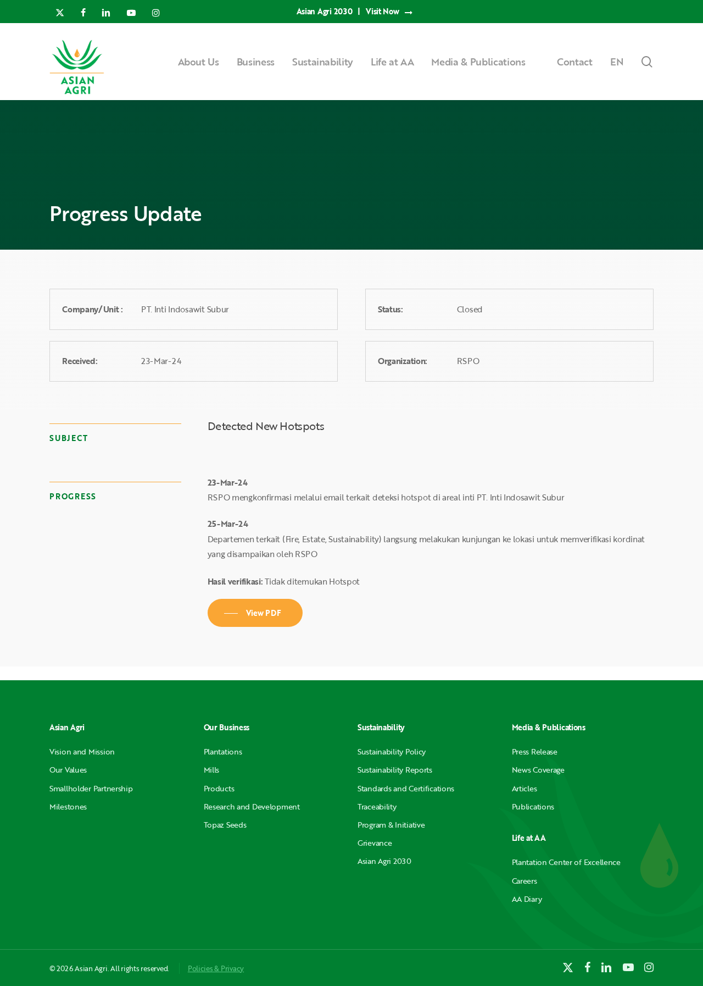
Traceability (377, 806)
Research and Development (252, 806)
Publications (533, 806)
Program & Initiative (391, 824)
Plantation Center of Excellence (566, 862)
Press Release (534, 751)
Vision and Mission (82, 751)
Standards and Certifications (406, 788)
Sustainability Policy (392, 751)
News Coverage (538, 769)
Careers (524, 880)
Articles (524, 788)
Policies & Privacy (216, 968)
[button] (255, 613)
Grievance (375, 843)
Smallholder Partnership (91, 788)
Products (219, 788)
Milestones (68, 806)
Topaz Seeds (225, 824)
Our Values (68, 769)
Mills (212, 769)
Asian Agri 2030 (384, 861)
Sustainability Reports (395, 769)
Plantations (223, 751)
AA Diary (527, 899)
